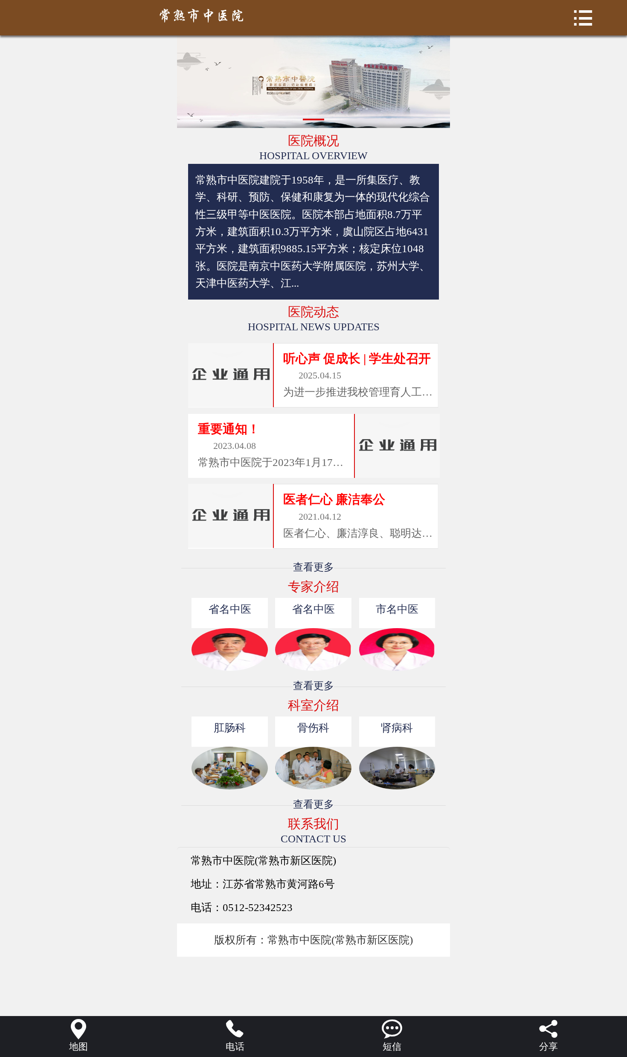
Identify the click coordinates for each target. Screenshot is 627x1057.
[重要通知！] (396, 446)
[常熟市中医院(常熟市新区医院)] (313, 16)
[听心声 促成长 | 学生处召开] (230, 375)
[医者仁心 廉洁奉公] (230, 516)
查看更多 (313, 567)
